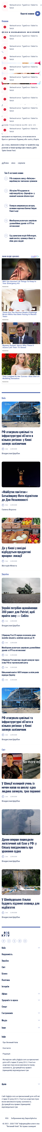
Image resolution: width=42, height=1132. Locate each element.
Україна (5, 574)
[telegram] (3, 941)
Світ (3, 750)
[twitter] (14, 941)
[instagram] (20, 941)
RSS (6, 1118)
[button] (22, 947)
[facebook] (9, 941)
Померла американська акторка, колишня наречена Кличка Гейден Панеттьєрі (23, 208)
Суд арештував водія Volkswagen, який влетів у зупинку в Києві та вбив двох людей (22, 238)
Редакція (6, 1053)
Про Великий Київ (10, 1042)
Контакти (7, 1048)
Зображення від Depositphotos (24, 1118)
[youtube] (25, 941)
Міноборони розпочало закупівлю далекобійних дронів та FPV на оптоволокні (23, 223)
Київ (3, 398)
